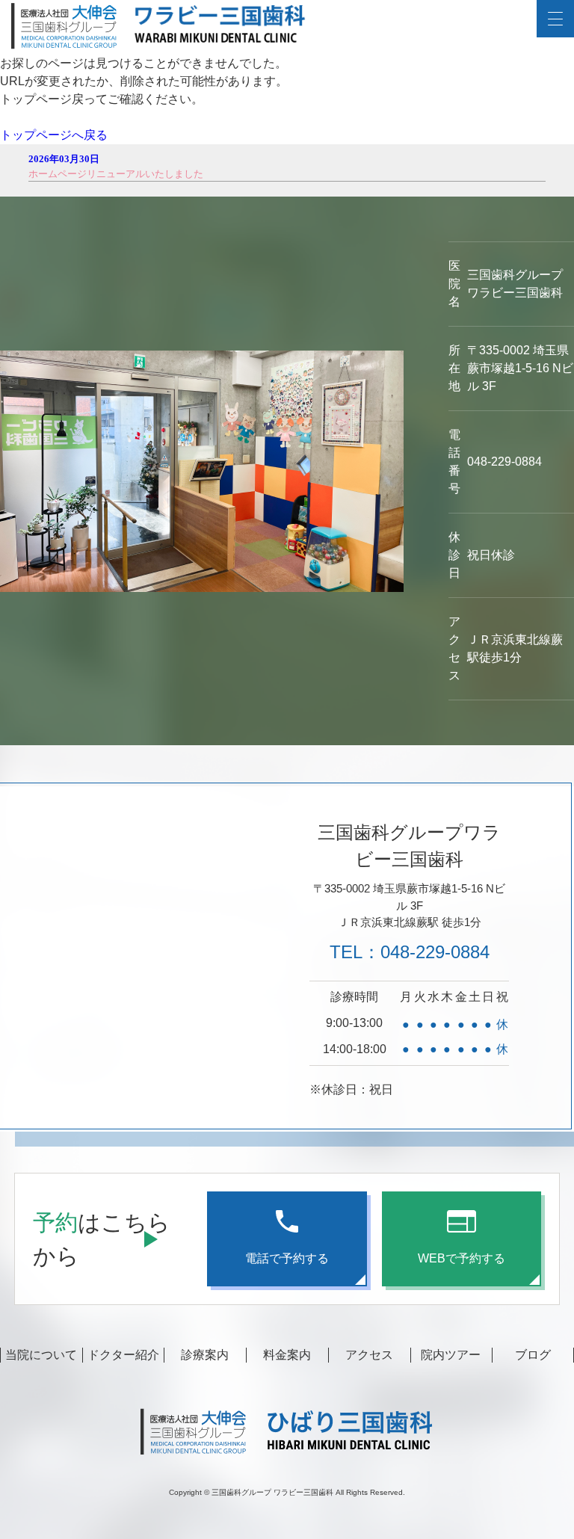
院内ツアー (451, 1354)
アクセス (369, 1354)
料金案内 (287, 1354)
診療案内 (205, 1354)
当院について (41, 1354)
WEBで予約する (461, 1258)
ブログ (533, 1354)
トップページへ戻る (54, 135)
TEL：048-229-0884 (410, 952)
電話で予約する (287, 1258)
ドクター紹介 (123, 1354)
